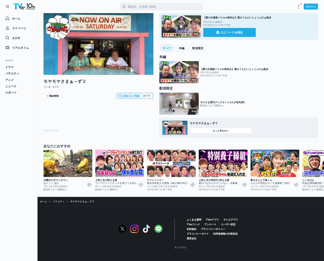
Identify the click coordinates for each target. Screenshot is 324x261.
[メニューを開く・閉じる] (299, 7)
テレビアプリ (231, 219)
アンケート (210, 224)
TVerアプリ (212, 219)
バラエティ (58, 201)
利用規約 (191, 228)
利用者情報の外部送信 (225, 233)
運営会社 (191, 238)
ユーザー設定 (228, 224)
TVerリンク (193, 224)
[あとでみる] (89, 185)
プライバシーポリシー (213, 228)
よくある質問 (194, 219)
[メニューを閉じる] (7, 7)
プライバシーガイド (198, 233)
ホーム (43, 201)
